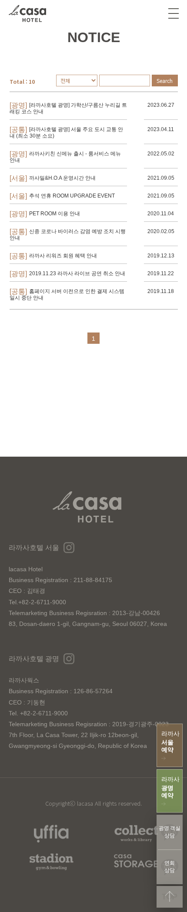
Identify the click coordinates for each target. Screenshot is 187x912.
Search (165, 80)
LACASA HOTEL (27, 13)
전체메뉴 (173, 13)
